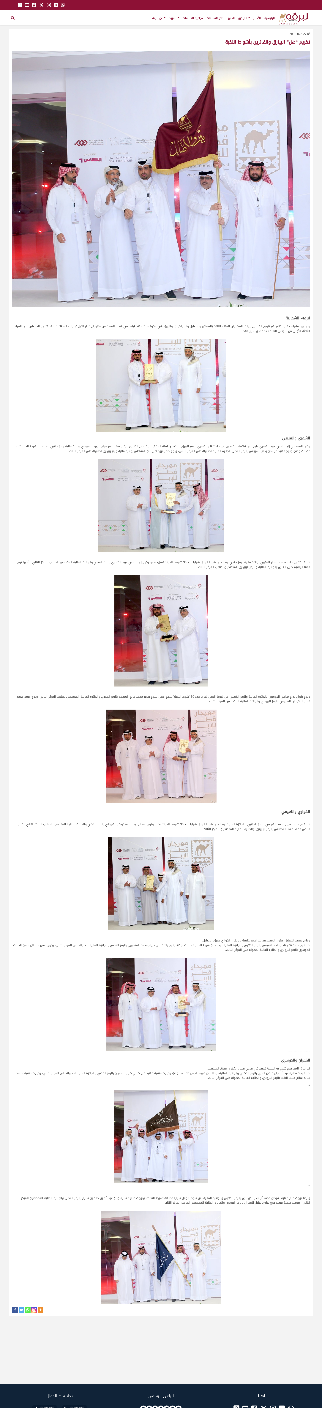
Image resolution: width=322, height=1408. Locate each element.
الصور (231, 18)
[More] (40, 1310)
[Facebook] (15, 1310)
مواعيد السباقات (193, 18)
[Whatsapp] (28, 1310)
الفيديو (243, 18)
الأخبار (257, 18)
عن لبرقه (158, 18)
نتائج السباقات (215, 18)
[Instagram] (34, 1310)
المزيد (173, 18)
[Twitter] (21, 1310)
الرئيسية (269, 18)
